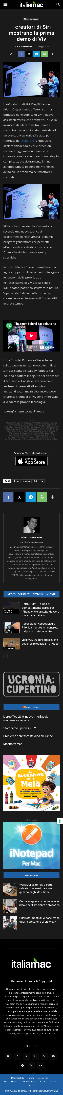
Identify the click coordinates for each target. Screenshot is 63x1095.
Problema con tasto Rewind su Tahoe (28, 736)
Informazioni (43, 1078)
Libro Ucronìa (10, 1081)
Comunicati (9, 648)
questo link (43, 996)
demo (16, 481)
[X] (29, 54)
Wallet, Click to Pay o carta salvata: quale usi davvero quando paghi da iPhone (36, 888)
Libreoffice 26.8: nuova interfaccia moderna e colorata (25, 718)
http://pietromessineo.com (31, 542)
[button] (5, 4)
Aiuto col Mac (33, 707)
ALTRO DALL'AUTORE (44, 594)
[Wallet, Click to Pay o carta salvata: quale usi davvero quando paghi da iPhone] (10, 889)
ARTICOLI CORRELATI (18, 594)
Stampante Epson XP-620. (20, 728)
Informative (52, 1090)
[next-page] (11, 656)
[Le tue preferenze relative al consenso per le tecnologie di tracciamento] (60, 821)
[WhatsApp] (44, 54)
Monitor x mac (12, 744)
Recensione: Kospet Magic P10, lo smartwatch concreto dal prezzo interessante (40, 627)
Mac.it (31, 1085)
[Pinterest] (44, 1056)
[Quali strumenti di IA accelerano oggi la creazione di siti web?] (10, 922)
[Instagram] (26, 1056)
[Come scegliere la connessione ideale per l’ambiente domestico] (10, 906)
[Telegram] (36, 54)
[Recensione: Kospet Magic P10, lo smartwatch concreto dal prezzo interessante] (11, 627)
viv (41, 481)
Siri (35, 481)
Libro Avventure (28, 1081)
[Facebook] (21, 54)
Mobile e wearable (31, 19)
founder (26, 481)
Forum (31, 1078)
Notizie (53, 1081)
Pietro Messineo (24, 46)
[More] (52, 54)
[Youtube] (40, 1065)
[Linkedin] (35, 1056)
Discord (42, 1081)
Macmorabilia (17, 1078)
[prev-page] (5, 656)
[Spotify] (53, 1056)
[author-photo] (32, 532)
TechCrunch (28, 141)
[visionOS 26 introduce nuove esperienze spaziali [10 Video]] (11, 643)
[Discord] (8, 1056)
